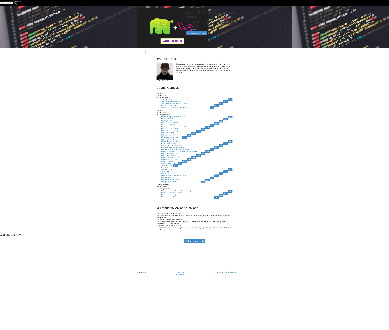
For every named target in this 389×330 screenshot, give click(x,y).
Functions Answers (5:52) (170, 180)
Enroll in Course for (197, 33)
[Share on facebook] (145, 49)
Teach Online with (222, 272)
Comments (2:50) (168, 119)
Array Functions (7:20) (169, 159)
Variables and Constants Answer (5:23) (174, 127)
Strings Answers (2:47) (169, 135)
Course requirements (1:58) (171, 101)
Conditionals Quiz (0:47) (170, 153)
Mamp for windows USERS (170, 105)
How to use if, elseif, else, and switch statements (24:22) (180, 151)
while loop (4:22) (167, 169)
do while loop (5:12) (168, 171)
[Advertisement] (194, 257)
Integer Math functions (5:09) (171, 141)
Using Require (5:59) (169, 182)
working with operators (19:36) (172, 145)
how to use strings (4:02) (170, 129)
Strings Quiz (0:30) (168, 133)
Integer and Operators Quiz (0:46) (173, 147)
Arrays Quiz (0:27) (168, 161)
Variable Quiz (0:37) (168, 125)
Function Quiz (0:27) (169, 178)
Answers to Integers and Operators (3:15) (175, 149)
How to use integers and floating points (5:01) (169, 138)
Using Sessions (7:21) (169, 197)
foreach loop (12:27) (168, 173)
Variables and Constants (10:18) (172, 123)
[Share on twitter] (145, 51)
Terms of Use (180, 272)
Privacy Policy (180, 274)
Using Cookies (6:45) (169, 195)
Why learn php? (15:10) (170, 99)
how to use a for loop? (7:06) (167, 166)
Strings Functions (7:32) (170, 131)
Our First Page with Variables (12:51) (174, 117)
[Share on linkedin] (145, 54)
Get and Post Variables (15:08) (172, 193)
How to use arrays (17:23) (170, 157)
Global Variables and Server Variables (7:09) (176, 191)
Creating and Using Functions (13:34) (174, 175)
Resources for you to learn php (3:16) (174, 107)
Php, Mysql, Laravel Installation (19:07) (174, 103)
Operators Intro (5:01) (169, 143)
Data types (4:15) (168, 121)
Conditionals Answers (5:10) (171, 155)
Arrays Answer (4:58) (169, 163)
